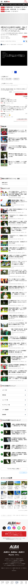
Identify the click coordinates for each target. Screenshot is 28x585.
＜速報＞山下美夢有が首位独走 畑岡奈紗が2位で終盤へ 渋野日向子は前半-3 (19, 454)
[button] (14, 194)
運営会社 (21, 558)
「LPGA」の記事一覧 (16, 515)
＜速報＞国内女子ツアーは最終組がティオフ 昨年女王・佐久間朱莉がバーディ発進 (18, 249)
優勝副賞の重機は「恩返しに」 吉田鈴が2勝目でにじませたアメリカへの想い (19, 202)
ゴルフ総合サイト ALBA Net (6, 515)
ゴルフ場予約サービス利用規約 (8, 563)
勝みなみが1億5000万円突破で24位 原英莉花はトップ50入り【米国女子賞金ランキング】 (19, 432)
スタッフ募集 (15, 558)
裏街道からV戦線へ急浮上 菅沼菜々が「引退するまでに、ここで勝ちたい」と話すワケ (18, 345)
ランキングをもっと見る (13, 468)
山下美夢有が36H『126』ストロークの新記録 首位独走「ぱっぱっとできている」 (18, 302)
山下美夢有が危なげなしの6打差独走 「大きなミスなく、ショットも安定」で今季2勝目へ (19, 229)
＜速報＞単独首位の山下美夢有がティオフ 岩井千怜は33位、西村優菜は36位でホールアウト (18, 317)
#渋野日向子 (20, 44)
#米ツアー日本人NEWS (11, 44)
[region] (14, 4)
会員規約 (21, 560)
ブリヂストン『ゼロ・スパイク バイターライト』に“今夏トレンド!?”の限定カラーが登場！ (19, 263)
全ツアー (6, 4)
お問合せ (13, 565)
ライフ (19, 4)
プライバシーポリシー (8, 560)
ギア (11, 4)
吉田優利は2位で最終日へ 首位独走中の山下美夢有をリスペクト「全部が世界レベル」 (19, 358)
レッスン (15, 4)
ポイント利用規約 (7, 565)
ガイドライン (8, 562)
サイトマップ (21, 565)
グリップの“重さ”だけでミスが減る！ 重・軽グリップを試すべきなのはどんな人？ (18, 281)
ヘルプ (17, 565)
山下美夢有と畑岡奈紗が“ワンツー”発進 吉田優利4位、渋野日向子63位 (19, 461)
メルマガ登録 (25, 2)
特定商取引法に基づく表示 (17, 562)
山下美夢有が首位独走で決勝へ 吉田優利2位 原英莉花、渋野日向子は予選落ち (19, 440)
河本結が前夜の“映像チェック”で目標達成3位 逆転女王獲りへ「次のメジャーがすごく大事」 (18, 309)
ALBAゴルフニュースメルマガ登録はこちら (15, 534)
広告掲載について (8, 558)
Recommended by (21, 510)
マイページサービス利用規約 (20, 563)
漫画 (24, 4)
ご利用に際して (16, 560)
